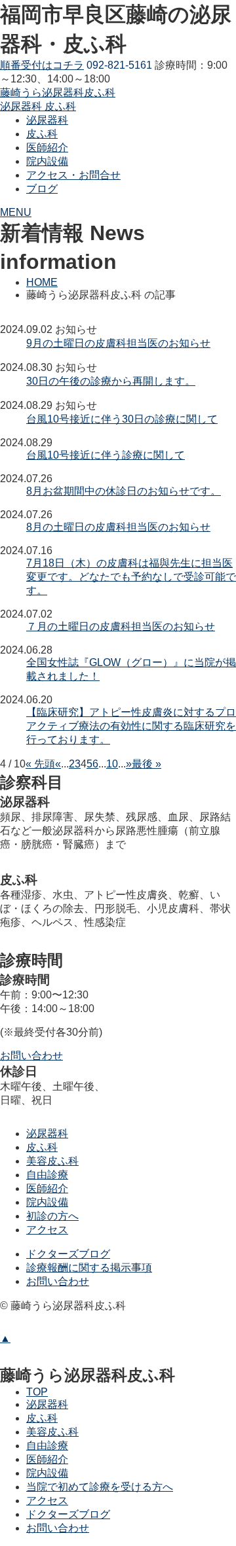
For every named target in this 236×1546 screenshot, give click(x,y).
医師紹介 (47, 1188)
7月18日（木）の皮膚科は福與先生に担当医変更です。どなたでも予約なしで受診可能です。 (131, 576)
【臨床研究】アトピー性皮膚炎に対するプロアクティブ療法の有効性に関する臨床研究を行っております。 (131, 726)
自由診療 (47, 1174)
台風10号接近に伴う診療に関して (105, 455)
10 (112, 763)
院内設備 (47, 1202)
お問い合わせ (57, 1281)
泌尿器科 (47, 1133)
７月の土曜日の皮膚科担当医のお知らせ (120, 626)
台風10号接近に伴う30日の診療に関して (122, 419)
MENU (15, 212)
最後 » (146, 763)
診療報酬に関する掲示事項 (89, 1267)
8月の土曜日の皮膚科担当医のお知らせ (118, 527)
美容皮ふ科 (52, 1161)
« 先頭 (40, 763)
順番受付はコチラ (42, 65)
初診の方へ (52, 1215)
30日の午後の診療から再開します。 (110, 381)
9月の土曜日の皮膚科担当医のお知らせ (118, 343)
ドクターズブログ (68, 1253)
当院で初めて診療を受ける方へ (99, 1486)
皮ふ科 (42, 1147)
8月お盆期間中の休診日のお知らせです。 (123, 491)
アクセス (47, 1229)
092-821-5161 (119, 65)
